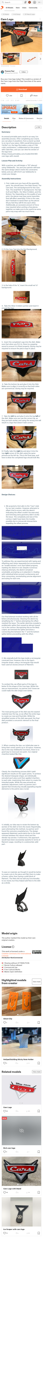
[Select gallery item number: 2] (22, 1103)
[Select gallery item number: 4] (23, 1014)
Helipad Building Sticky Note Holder (18, 1059)
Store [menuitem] (18, 8)
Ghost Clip (7, 1019)
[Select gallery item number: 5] (24, 1014)
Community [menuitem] (33, 8)
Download (22, 89)
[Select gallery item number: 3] (21, 1014)
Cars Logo (7, 1107)
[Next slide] (40, 59)
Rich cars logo (9, 1148)
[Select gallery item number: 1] (18, 1014)
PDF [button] (38, 127)
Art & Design (16, 14)
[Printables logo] (2, 7)
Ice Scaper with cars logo (14, 1229)
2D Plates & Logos (30, 14)
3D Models (6, 14)
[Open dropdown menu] (40, 19)
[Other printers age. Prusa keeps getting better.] (21, 109)
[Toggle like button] (4, 1022)
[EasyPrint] (25, 2)
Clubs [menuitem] (24, 8)
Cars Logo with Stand (12, 1189)
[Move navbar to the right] (41, 8)
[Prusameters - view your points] (29, 2)
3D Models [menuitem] (9, 8)
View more (36, 982)
